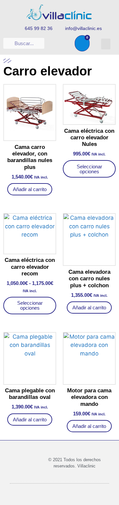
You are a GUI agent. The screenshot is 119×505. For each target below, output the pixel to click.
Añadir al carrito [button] (30, 189)
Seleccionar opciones (89, 169)
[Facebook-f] (57, 43)
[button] (105, 44)
